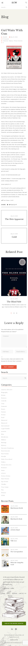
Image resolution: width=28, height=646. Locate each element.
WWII (3, 495)
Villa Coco (13, 541)
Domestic (4, 406)
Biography (4, 392)
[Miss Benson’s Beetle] (5, 509)
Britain (3, 395)
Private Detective (18, 41)
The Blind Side (14, 302)
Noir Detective (5, 451)
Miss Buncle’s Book (16, 519)
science (3, 473)
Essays (3, 409)
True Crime (4, 487)
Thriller (3, 484)
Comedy (3, 401)
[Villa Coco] (5, 542)
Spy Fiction (4, 481)
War (2, 490)
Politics (3, 462)
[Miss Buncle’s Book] (5, 520)
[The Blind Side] (14, 276)
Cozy (2, 403)
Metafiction (4, 437)
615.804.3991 (14, 640)
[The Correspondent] (5, 552)
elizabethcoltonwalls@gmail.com (14, 642)
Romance (4, 467)
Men (2, 434)
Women (3, 492)
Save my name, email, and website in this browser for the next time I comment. (12, 360)
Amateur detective (6, 389)
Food (2, 417)
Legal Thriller (5, 428)
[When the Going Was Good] (5, 563)
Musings (3, 442)
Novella (3, 456)
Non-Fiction (5, 453)
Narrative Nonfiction (7, 448)
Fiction (3, 414)
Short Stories (5, 478)
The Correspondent (16, 551)
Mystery (11, 41)
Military (3, 439)
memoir (3, 431)
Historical (5, 41)
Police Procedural (6, 459)
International (5, 426)
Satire (3, 470)
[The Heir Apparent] (14, 218)
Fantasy (3, 412)
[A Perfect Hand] (5, 531)
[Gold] (14, 235)
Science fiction (5, 476)
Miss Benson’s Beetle (16, 508)
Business (3, 398)
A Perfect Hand (15, 530)
